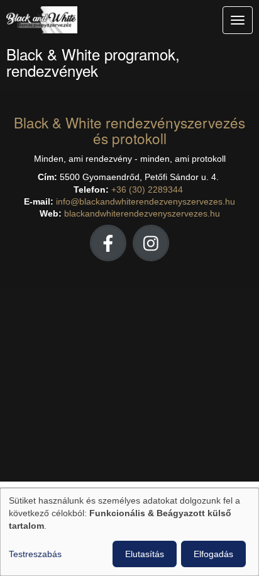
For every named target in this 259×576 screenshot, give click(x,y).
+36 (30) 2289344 (147, 190)
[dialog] (129, 532)
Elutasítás (144, 554)
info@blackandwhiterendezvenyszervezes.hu (145, 201)
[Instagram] (151, 242)
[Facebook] (108, 242)
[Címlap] (114, 23)
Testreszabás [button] (35, 554)
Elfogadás (213, 554)
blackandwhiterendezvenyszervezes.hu (142, 213)
